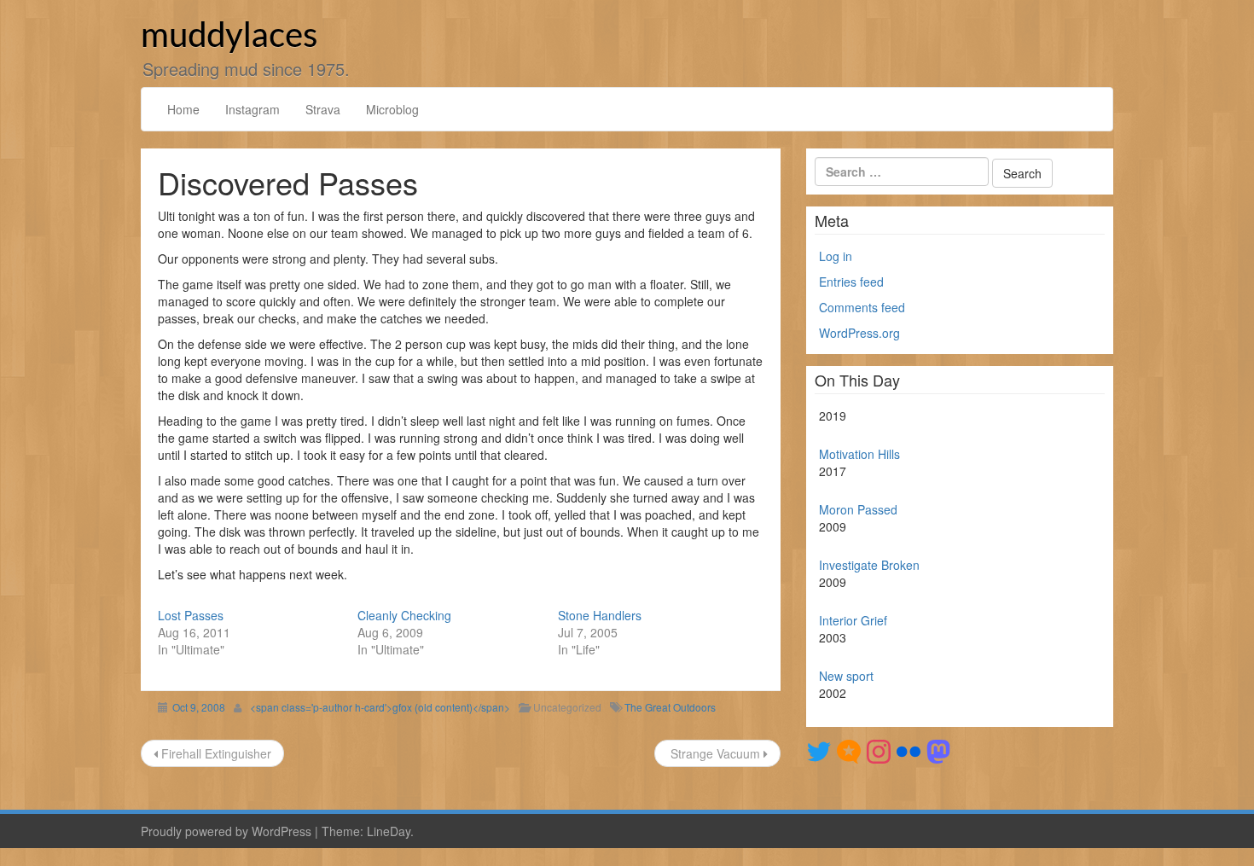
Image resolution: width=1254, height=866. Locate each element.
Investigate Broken (869, 564)
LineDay (388, 831)
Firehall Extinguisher (214, 753)
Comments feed (862, 307)
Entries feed (851, 281)
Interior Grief (853, 620)
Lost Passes (191, 615)
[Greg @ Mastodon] (938, 749)
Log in (835, 255)
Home (183, 109)
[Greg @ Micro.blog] (849, 749)
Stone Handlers (600, 615)
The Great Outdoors (670, 707)
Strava (322, 109)
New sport (846, 675)
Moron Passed (858, 509)
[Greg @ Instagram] (879, 749)
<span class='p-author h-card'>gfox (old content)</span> (380, 707)
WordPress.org (859, 332)
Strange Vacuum (715, 753)
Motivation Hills (859, 453)
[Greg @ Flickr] (908, 749)
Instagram (252, 109)
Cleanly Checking (404, 615)
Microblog (392, 109)
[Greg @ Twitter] (819, 749)
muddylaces (229, 37)
